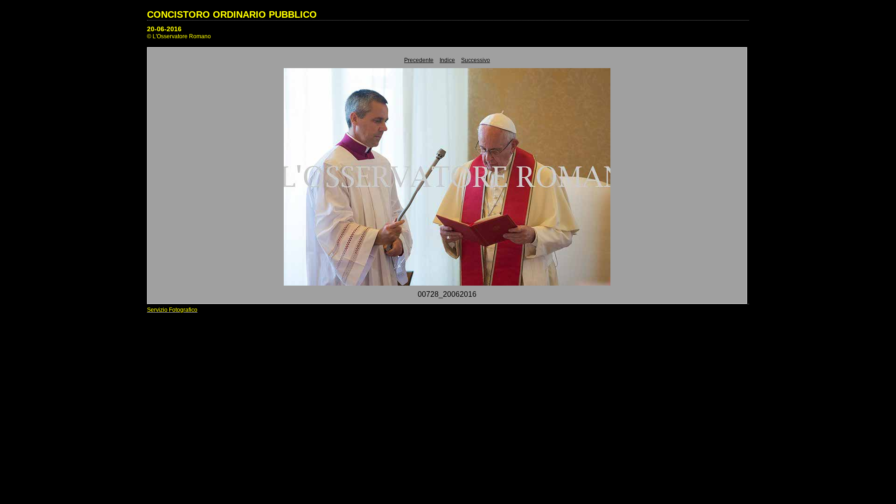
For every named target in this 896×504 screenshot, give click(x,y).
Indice (447, 60)
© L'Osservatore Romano (179, 36)
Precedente (419, 60)
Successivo (475, 60)
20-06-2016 (164, 29)
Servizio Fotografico (172, 310)
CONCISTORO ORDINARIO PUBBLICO (232, 14)
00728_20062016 (447, 294)
